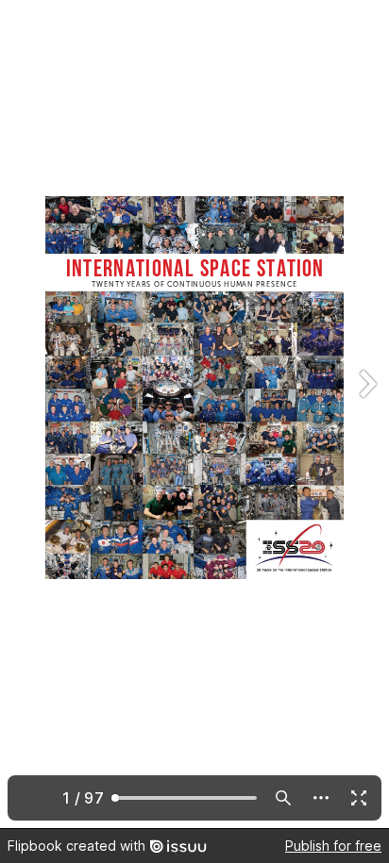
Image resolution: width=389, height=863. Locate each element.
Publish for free (333, 846)
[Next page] (366, 414)
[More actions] (321, 798)
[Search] (283, 798)
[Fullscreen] (359, 798)
